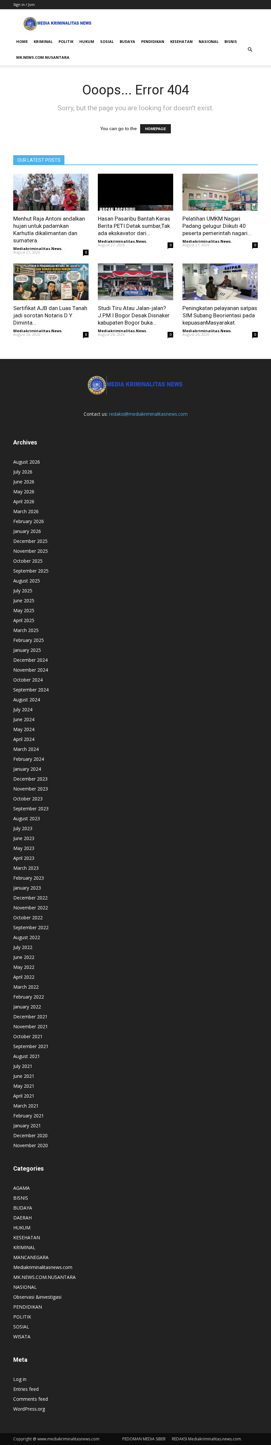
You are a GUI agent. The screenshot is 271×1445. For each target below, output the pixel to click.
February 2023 (28, 878)
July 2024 (22, 709)
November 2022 (30, 907)
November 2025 (30, 551)
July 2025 (22, 590)
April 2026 (23, 501)
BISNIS (230, 41)
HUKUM (86, 41)
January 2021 (27, 1125)
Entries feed (26, 1389)
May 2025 (23, 610)
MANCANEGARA (31, 1257)
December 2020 (30, 1135)
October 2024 (28, 680)
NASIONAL (208, 41)
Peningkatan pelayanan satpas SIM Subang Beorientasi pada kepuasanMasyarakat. (219, 315)
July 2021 (22, 1066)
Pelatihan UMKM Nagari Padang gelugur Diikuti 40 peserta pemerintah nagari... (217, 225)
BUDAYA (127, 41)
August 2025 (26, 581)
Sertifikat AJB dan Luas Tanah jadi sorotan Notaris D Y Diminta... (50, 315)
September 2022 (31, 927)
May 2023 (23, 848)
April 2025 (23, 620)
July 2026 (22, 472)
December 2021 (30, 1016)
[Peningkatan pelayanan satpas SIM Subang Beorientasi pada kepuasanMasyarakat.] (220, 282)
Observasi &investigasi (37, 1297)
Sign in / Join (24, 4)
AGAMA (21, 1188)
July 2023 (22, 828)
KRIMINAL (43, 41)
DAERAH (22, 1218)
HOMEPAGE (155, 129)
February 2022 (28, 997)
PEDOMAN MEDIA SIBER (144, 1439)
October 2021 (28, 1036)
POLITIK (65, 41)
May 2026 (23, 491)
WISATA (21, 1336)
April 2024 (23, 739)
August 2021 (26, 1056)
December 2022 (30, 898)
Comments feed (30, 1399)
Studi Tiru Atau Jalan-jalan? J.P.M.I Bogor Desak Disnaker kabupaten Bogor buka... (134, 315)
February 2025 (28, 640)
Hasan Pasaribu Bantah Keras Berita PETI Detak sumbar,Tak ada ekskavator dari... (134, 225)
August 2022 (26, 937)
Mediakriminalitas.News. (37, 248)
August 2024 (26, 699)
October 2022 (28, 917)
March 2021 (26, 1106)
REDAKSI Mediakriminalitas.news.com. (207, 1439)
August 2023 (26, 818)
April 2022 (23, 977)
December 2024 (30, 660)
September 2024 (31, 690)
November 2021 (30, 1026)
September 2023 (31, 808)
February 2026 (28, 521)
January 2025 (27, 650)
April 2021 (23, 1096)
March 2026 (26, 511)
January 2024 (27, 769)
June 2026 (23, 481)
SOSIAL (107, 41)
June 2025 (23, 600)
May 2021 (23, 1086)
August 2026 (26, 462)
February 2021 (28, 1115)
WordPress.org (29, 1409)
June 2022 (23, 957)
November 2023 (30, 789)
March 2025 (26, 630)
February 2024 (28, 759)
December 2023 (30, 779)
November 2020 (30, 1145)
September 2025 (31, 571)
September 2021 (31, 1046)
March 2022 (26, 987)
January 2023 (27, 888)
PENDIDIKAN (152, 41)
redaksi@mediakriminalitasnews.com (148, 414)
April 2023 (23, 858)
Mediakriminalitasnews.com (42, 1267)
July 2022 (22, 947)
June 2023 (23, 838)
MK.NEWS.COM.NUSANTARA (42, 57)
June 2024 (23, 719)
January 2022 (27, 1007)
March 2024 (26, 749)
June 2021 (23, 1076)
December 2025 (30, 541)
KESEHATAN (181, 41)
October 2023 (28, 798)
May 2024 (23, 729)
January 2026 (27, 531)
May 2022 (23, 967)
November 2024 (30, 670)
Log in (19, 1379)
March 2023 (26, 868)
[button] (250, 49)
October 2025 (28, 561)
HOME (22, 41)
